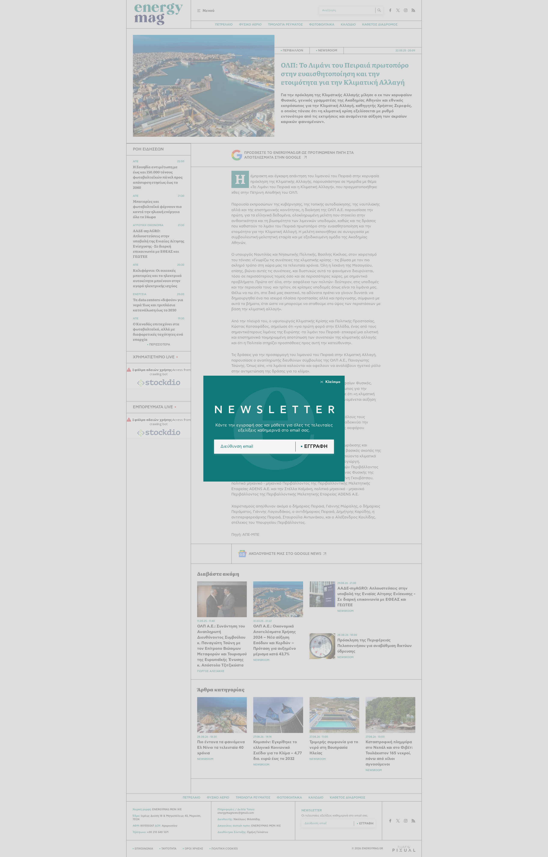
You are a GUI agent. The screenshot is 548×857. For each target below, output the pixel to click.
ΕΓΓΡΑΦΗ (316, 446)
